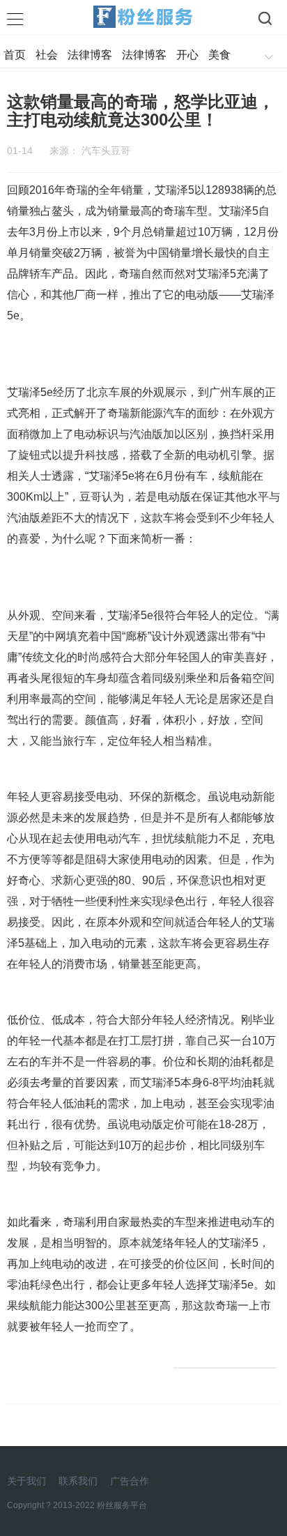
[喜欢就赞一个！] (225, 1368)
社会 (47, 55)
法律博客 (90, 55)
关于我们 (26, 1480)
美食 (219, 55)
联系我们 (78, 1480)
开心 (187, 55)
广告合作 (129, 1480)
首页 (14, 55)
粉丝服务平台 (122, 1505)
